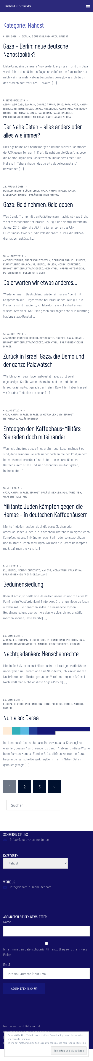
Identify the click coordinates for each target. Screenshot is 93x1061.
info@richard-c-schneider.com (30, 839)
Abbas (7, 104)
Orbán (64, 268)
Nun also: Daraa (21, 717)
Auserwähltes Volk (37, 260)
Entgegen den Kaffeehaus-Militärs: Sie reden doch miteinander (42, 432)
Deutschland (41, 36)
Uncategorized (59, 643)
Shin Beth (38, 272)
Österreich (76, 268)
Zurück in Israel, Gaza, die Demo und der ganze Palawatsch (43, 360)
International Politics (62, 639)
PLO (65, 492)
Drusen (61, 337)
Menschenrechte (69, 264)
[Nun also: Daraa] (46, 730)
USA (68, 116)
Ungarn (75, 643)
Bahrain (30, 104)
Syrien (7, 707)
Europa (66, 104)
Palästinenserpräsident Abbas (24, 116)
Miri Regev (80, 108)
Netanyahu (21, 112)
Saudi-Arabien (55, 116)
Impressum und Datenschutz (22, 1026)
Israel (30, 108)
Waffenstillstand (15, 496)
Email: (7, 964)
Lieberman (10, 194)
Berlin (26, 36)
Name (7, 922)
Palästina (44, 112)
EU (58, 104)
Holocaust (28, 264)
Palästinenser (62, 112)
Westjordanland (35, 574)
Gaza (54, 36)
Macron (8, 643)
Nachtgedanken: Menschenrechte (41, 653)
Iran (21, 108)
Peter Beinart (12, 272)
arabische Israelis (15, 337)
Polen (27, 272)
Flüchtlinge (31, 190)
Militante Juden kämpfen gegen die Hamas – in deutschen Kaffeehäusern (45, 510)
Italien (51, 264)
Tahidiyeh (75, 492)
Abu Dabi (17, 104)
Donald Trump (46, 104)
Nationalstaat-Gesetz (28, 268)
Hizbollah (10, 108)
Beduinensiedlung (23, 584)
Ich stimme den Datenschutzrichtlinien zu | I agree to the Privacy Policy (45, 951)
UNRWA (54, 194)
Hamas (84, 104)
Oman (33, 112)
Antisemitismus (13, 260)
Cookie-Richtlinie (77, 1042)
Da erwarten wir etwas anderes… (40, 282)
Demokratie (47, 337)
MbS (69, 108)
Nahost (64, 36)
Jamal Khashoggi (46, 108)
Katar (62, 108)
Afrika (7, 639)
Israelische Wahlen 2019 (46, 414)
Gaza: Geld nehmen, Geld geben (38, 204)
